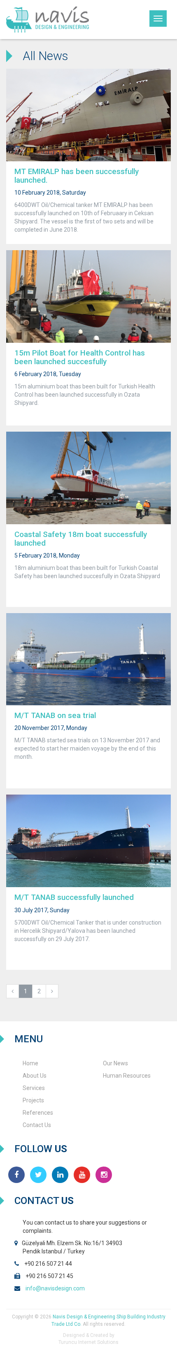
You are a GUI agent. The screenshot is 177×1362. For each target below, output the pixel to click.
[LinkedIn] (60, 1175)
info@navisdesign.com (55, 1288)
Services (34, 1088)
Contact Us (37, 1125)
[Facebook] (16, 1175)
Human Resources (127, 1075)
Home (30, 1063)
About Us (35, 1075)
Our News (115, 1063)
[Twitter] (38, 1175)
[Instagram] (103, 1175)
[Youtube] (82, 1175)
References (38, 1112)
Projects (33, 1100)
